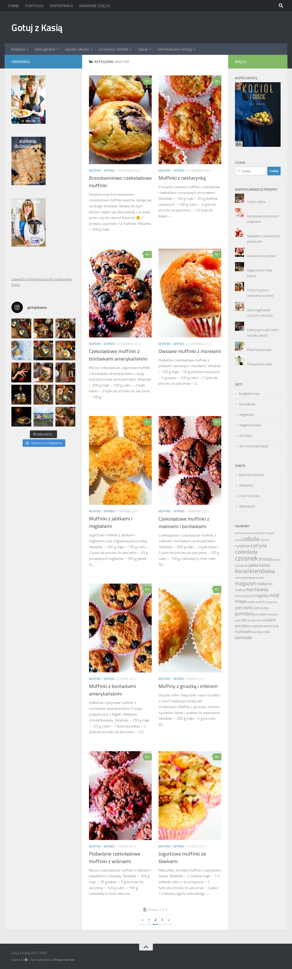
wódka (265, 631)
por (256, 614)
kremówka (262, 571)
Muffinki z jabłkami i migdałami (110, 522)
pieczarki (244, 607)
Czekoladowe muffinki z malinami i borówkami (184, 522)
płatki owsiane (268, 614)
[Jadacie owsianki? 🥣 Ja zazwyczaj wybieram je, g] (43, 395)
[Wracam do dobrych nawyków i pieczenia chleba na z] (65, 372)
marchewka (256, 589)
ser (244, 620)
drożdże (265, 559)
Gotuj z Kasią (37, 27)
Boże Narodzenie (251, 474)
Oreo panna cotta (259, 364)
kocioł (242, 571)
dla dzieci (245, 435)
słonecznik (271, 626)
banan (261, 532)
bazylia (270, 533)
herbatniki (241, 565)
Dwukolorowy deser (261, 255)
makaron (265, 583)
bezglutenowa (249, 393)
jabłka (253, 565)
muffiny (95, 170)
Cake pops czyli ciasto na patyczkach (263, 332)
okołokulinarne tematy (175, 49)
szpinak (256, 626)
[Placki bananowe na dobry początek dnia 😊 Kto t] (65, 328)
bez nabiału (247, 404)
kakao (264, 565)
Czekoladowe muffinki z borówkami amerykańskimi (118, 355)
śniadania (18, 49)
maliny (240, 589)
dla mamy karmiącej (253, 446)
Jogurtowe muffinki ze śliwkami (182, 857)
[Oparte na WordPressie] (26, 959)
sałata (238, 620)
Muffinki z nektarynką (182, 178)
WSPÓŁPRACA (61, 5)
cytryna (259, 545)
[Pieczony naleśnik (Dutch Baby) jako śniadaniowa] (43, 328)
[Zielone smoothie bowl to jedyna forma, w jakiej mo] (43, 372)
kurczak (260, 577)
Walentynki (247, 506)
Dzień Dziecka (249, 495)
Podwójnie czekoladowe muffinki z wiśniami (114, 857)
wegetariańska (250, 425)
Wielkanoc (246, 485)
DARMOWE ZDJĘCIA (94, 5)
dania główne (45, 49)
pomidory (244, 613)
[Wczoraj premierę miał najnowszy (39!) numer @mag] (21, 372)
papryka (272, 602)
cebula (251, 538)
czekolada (246, 552)
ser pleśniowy (254, 620)
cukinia (264, 540)
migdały (261, 595)
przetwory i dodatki (113, 49)
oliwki (251, 602)
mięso (241, 601)
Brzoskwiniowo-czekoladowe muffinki (120, 181)
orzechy (261, 601)
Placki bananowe (259, 349)
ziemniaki (243, 637)
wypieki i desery (77, 49)
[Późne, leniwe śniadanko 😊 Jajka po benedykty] (65, 395)
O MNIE (13, 5)
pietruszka (261, 608)
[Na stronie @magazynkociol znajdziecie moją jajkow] (21, 351)
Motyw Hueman (64, 959)
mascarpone (244, 595)
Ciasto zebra (256, 201)
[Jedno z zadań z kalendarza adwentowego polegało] (65, 417)
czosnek (246, 558)
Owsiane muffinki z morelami (190, 351)
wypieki (109, 170)
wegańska (246, 414)
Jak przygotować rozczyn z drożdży (260, 312)
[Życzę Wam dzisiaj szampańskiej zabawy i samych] (21, 417)
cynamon (242, 546)
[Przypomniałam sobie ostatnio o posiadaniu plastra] (21, 395)
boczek (238, 540)
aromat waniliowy (245, 533)
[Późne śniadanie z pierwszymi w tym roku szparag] (43, 351)
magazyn (245, 583)
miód (274, 595)
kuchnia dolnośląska (245, 577)
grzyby (277, 560)
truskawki (243, 631)
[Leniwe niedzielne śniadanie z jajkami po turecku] (65, 351)
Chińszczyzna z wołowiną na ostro (260, 292)
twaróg (256, 632)
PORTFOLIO (34, 5)
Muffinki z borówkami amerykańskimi (112, 690)
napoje (143, 49)
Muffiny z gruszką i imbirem (188, 686)
